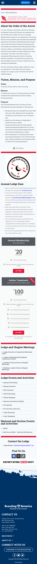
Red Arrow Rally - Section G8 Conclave (17, 432)
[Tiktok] (23, 456)
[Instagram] (18, 456)
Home (2, 12)
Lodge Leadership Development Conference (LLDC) (14, 358)
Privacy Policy (18, 562)
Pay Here (18, 332)
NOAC (5, 428)
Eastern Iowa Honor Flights (13, 401)
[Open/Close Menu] (35, 3)
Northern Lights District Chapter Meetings (15, 368)
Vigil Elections (9, 413)
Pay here (18, 271)
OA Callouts (7, 405)
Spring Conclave (9, 386)
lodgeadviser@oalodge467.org (23, 445)
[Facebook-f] (14, 555)
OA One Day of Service (11, 409)
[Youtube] (18, 555)
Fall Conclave (8, 390)
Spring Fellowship (10, 383)
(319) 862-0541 (10, 527)
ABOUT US (6, 540)
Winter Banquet (9, 398)
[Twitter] (22, 555)
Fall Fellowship (9, 394)
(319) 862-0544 (8, 531)
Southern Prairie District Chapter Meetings (15, 363)
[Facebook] (14, 456)
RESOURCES (7, 536)
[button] (18, 148)
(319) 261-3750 (13, 529)
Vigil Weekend (9, 416)
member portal (27, 190)
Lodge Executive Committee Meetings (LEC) (17, 353)
